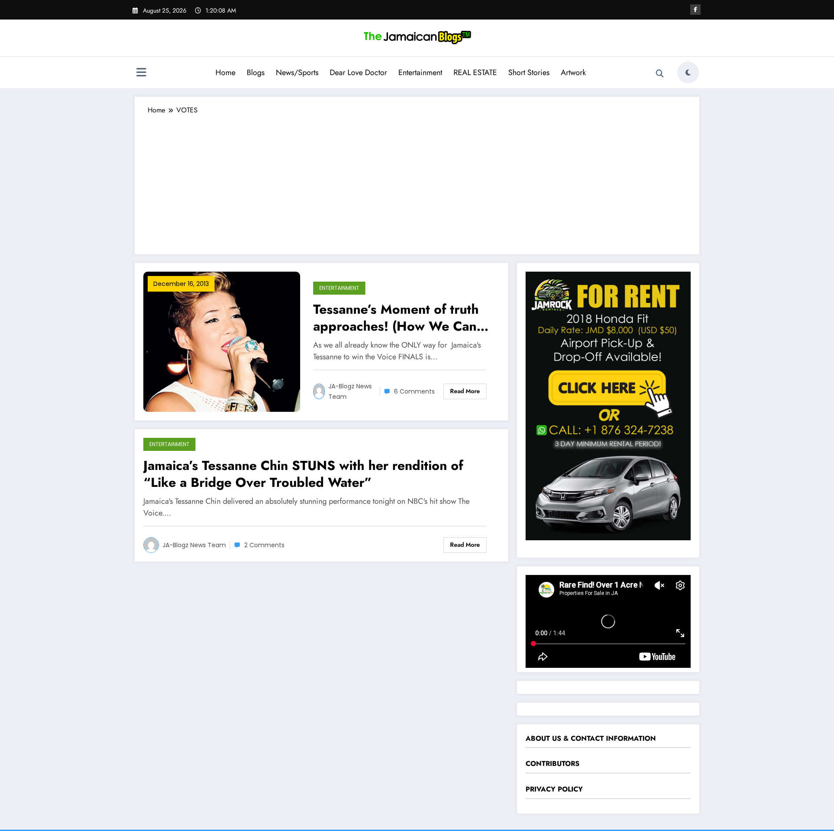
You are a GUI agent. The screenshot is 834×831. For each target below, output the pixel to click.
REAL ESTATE (475, 72)
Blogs (256, 72)
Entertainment (420, 72)
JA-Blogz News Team (350, 391)
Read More (465, 391)
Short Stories (528, 72)
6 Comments (414, 391)
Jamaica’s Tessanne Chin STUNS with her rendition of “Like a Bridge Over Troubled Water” (303, 474)
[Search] (660, 74)
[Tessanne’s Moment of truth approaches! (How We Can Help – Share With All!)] (221, 341)
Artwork (573, 72)
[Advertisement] (417, 180)
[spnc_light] (688, 72)
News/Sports (297, 72)
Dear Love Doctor (358, 72)
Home (225, 72)
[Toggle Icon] (141, 73)
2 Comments (264, 545)
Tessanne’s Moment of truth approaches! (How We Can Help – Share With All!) (396, 318)
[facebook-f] (695, 9)
